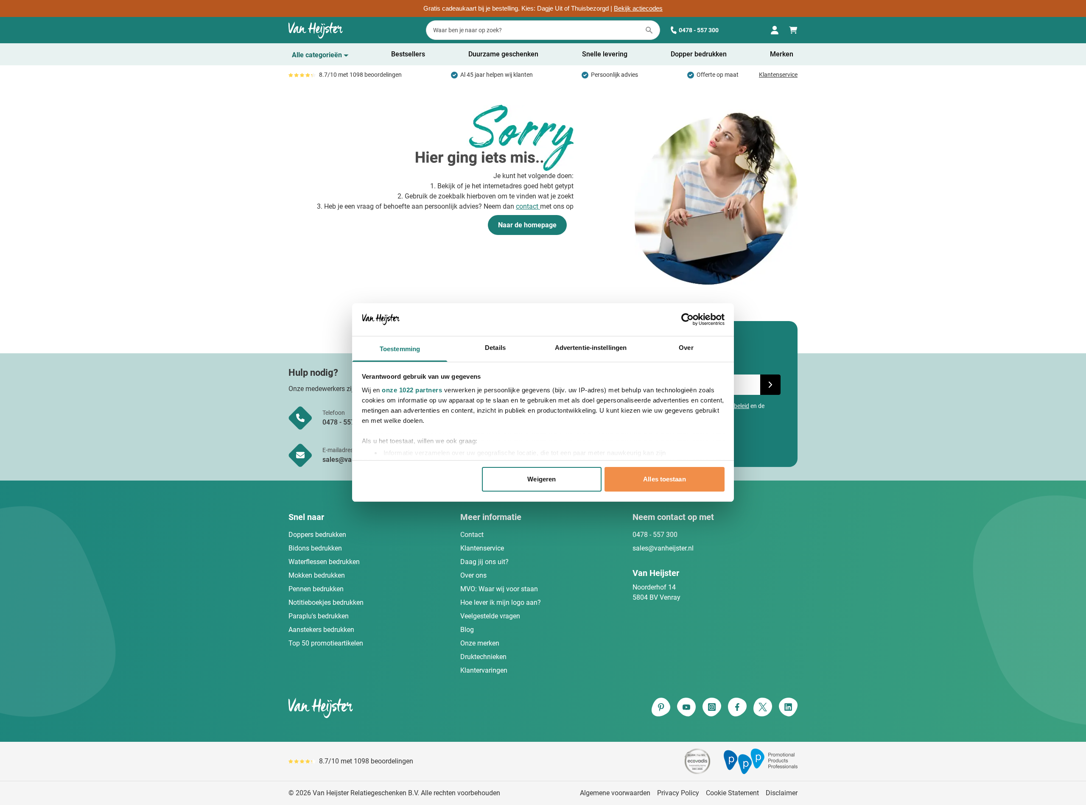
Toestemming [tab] (400, 348)
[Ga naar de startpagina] (315, 30)
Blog (467, 630)
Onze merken (479, 643)
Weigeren (541, 479)
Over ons (473, 575)
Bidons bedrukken (315, 548)
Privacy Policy (678, 793)
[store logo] (414, 708)
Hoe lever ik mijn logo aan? (500, 602)
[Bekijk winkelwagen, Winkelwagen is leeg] (793, 30)
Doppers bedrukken (317, 535)
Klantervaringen (483, 670)
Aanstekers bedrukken (321, 630)
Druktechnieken (483, 657)
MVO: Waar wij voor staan (499, 589)
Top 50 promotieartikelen (325, 643)
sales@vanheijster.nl (663, 548)
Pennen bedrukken (316, 589)
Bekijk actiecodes (638, 8)
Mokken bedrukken (316, 575)
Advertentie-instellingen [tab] (591, 347)
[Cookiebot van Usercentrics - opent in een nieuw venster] (687, 319)
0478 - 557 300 (699, 30)
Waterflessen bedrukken (324, 562)
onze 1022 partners (412, 390)
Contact (472, 535)
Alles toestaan (664, 479)
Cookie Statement (732, 793)
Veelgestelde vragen (490, 616)
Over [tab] (686, 347)
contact (528, 206)
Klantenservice (778, 74)
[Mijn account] (774, 30)
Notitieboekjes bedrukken (326, 602)
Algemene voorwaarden (615, 793)
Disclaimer (782, 793)
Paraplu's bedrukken (318, 616)
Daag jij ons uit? (484, 562)
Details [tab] (495, 347)
